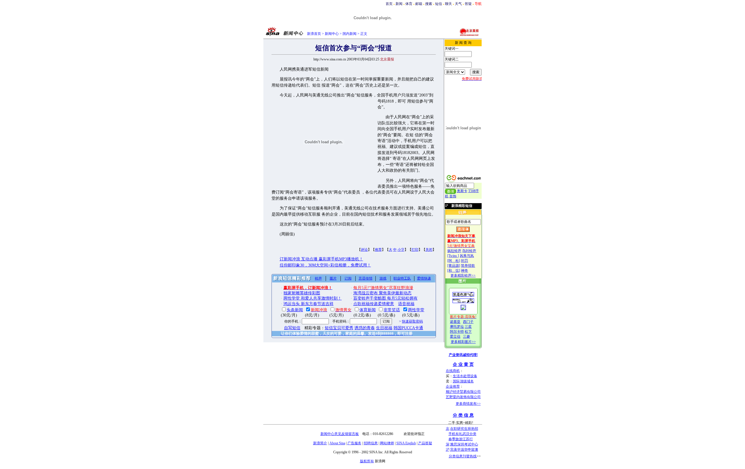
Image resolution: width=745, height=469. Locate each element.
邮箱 (418, 4)
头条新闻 (295, 310)
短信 (438, 4)
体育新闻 (367, 310)
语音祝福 (406, 304)
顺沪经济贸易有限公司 (463, 392)
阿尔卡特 (457, 332)
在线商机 (453, 371)
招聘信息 (371, 443)
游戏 (382, 278)
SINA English (406, 443)
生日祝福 (384, 328)
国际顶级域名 (463, 381)
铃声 (318, 278)
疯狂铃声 (454, 251)
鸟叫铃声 (469, 251)
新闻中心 (332, 34)
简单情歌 (468, 266)
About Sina (337, 443)
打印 (414, 250)
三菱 (466, 336)
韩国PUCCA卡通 (408, 328)
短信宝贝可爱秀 (339, 328)
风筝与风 (467, 256)
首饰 (452, 196)
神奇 (464, 270)
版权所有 (367, 461)
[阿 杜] (453, 261)
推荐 (378, 250)
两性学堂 (416, 310)
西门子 (468, 322)
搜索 (428, 4)
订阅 (348, 278)
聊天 (448, 4)
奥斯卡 (462, 191)
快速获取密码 (412, 321)
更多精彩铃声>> (463, 275)
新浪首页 (314, 34)
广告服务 (354, 443)
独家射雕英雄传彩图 (301, 293)
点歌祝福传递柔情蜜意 (373, 304)
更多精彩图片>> (463, 342)
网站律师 (387, 443)
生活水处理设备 (465, 376)
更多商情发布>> (468, 404)
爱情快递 (424, 278)
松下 (468, 332)
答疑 (468, 4)
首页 (389, 4)
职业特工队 (402, 278)
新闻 (398, 4)
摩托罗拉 (457, 327)
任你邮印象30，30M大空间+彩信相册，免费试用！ (325, 265)
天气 (458, 4)
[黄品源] (453, 266)
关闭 (428, 250)
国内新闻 (349, 34)
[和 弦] (453, 270)
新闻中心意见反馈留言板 (339, 434)
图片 (333, 278)
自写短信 (292, 328)
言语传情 (365, 278)
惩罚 (464, 261)
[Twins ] (453, 256)
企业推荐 (453, 386)
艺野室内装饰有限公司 (463, 397)
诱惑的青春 (364, 328)
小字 (401, 250)
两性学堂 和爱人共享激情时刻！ (312, 298)
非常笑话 (392, 310)
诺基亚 (455, 322)
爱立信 (455, 336)
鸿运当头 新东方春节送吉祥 (308, 304)
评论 (364, 250)
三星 (468, 327)
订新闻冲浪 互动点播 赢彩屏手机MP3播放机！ (321, 259)
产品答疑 (425, 443)
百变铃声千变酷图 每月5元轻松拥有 (385, 298)
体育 (408, 4)
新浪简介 (320, 443)
